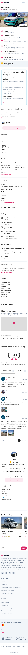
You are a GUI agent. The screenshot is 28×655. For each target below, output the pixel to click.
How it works (4, 581)
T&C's (18, 646)
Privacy (23, 646)
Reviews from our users (7, 590)
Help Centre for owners (7, 613)
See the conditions (6, 272)
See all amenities (6, 174)
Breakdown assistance (7, 611)
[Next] (20, 523)
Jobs (14, 646)
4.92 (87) (5, 9)
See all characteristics (7, 202)
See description (5, 118)
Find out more (7, 103)
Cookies (14, 649)
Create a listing (5, 602)
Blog (2, 646)
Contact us (8, 646)
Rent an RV (4, 584)
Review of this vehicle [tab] (8, 371)
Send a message (14, 128)
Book (23, 548)
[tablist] (14, 371)
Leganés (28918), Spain (12, 9)
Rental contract (5, 605)
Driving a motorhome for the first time (11, 587)
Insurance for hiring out (7, 608)
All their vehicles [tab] (21, 371)
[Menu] (24, 2)
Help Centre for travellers (8, 593)
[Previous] (3, 523)
